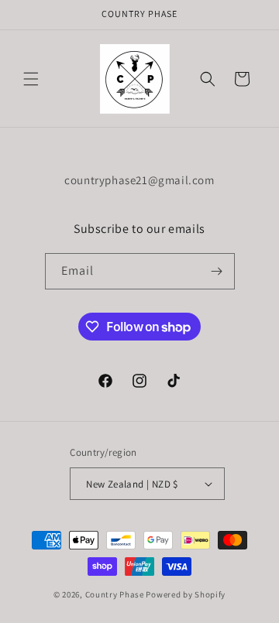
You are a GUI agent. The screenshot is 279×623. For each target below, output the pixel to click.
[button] (31, 79)
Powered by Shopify (186, 594)
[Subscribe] (217, 271)
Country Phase (114, 594)
